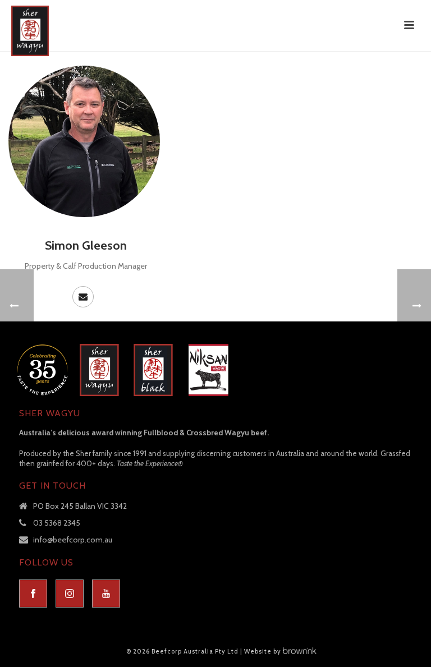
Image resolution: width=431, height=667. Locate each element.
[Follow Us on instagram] (70, 593)
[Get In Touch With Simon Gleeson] (83, 296)
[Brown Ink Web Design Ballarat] (300, 651)
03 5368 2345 (56, 523)
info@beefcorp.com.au (72, 540)
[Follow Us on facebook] (33, 593)
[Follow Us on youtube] (106, 593)
